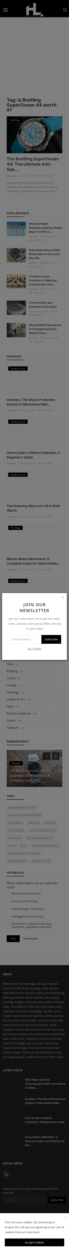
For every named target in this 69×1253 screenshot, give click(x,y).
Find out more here (27, 1232)
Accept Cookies (34, 1242)
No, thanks (34, 648)
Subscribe (51, 639)
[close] (62, 597)
